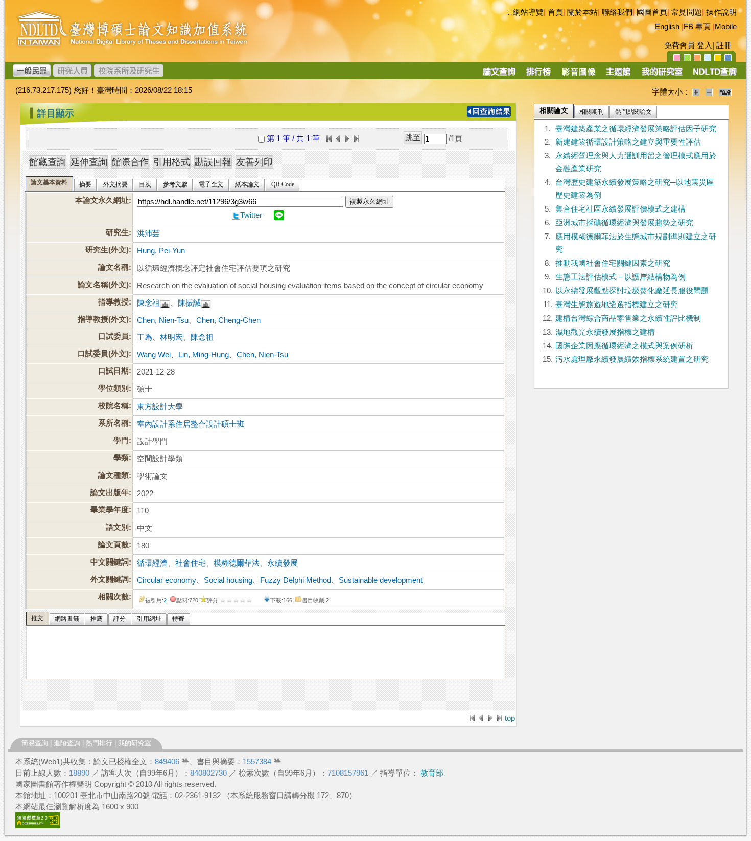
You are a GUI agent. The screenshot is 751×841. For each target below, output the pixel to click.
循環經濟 (152, 563)
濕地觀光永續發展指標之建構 (605, 332)
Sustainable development (381, 580)
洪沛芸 (148, 233)
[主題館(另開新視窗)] (618, 75)
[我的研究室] (662, 75)
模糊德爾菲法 (237, 563)
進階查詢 (67, 743)
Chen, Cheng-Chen (228, 320)
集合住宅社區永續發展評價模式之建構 (620, 209)
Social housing (228, 580)
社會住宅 (190, 563)
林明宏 (171, 337)
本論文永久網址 (102, 200)
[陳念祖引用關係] (165, 303)
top (510, 718)
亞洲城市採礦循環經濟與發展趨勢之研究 (624, 223)
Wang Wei (154, 355)
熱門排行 (99, 743)
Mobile (726, 26)
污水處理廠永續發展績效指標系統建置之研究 (632, 359)
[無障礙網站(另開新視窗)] (37, 826)
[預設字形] (725, 92)
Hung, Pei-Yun (161, 251)
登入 (704, 45)
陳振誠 (189, 303)
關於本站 (582, 12)
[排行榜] (538, 75)
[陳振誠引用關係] (206, 303)
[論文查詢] (499, 75)
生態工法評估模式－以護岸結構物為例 (620, 277)
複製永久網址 (369, 201)
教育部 (431, 773)
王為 (144, 337)
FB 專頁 (697, 26)
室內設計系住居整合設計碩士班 (190, 424)
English (667, 26)
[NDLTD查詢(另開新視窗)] (714, 75)
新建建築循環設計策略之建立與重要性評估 (628, 142)
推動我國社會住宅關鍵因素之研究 (612, 263)
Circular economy (166, 580)
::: (508, 13)
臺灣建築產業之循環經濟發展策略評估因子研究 (635, 129)
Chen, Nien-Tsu (163, 320)
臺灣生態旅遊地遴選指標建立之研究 (616, 304)
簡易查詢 (34, 743)
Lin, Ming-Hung (203, 355)
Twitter (251, 215)
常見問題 (686, 12)
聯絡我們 (617, 12)
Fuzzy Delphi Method (295, 580)
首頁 (555, 12)
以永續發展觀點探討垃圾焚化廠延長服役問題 (632, 291)
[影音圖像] (578, 75)
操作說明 (721, 12)
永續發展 (282, 563)
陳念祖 (148, 303)
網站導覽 (528, 12)
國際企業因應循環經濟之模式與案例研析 (624, 346)
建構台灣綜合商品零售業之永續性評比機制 (628, 318)
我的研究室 (134, 743)
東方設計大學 (160, 407)
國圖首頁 (652, 12)
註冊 (724, 45)
